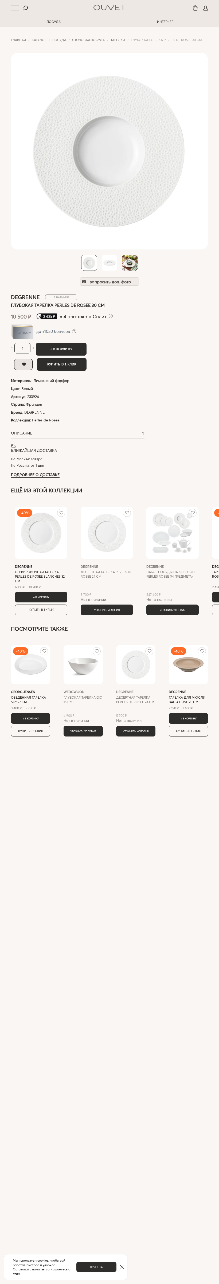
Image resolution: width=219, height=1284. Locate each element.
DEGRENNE (34, 412)
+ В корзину (61, 349)
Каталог (39, 40)
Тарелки (118, 40)
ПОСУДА (54, 21)
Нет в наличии (106, 583)
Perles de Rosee (46, 419)
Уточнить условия (107, 610)
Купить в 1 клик (61, 364)
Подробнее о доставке (35, 474)
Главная (18, 40)
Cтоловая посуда (88, 40)
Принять (96, 1266)
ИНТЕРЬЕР (165, 21)
